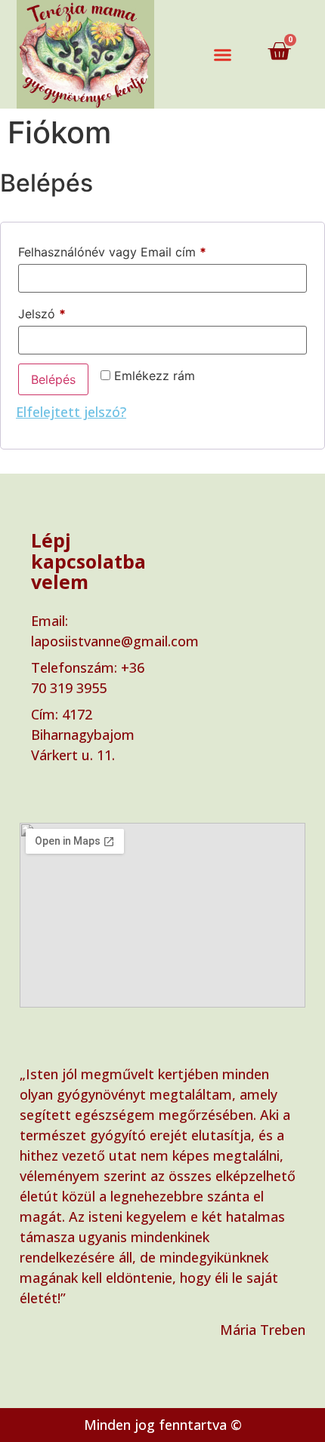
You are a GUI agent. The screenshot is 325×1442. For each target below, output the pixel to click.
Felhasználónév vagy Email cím (136, 249)
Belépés (53, 379)
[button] (223, 54)
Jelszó (66, 311)
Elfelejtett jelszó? (71, 412)
